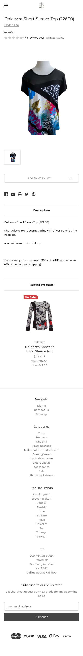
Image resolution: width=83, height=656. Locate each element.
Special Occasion (41, 458)
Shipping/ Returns (41, 475)
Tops (41, 433)
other (41, 511)
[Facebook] (6, 194)
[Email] (13, 194)
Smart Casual (42, 462)
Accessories (42, 467)
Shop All (41, 441)
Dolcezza (42, 524)
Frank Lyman (41, 494)
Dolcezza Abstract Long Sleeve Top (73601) (39, 351)
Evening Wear (41, 454)
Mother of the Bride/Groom (41, 450)
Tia (41, 528)
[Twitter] (27, 194)
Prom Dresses (41, 446)
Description (41, 210)
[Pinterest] (34, 194)
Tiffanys (41, 532)
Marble (41, 507)
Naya (41, 519)
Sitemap (41, 414)
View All (41, 536)
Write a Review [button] (55, 38)
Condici (41, 503)
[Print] (20, 194)
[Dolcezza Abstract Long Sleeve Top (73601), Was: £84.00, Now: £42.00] (39, 316)
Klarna (41, 405)
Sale (41, 471)
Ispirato (41, 515)
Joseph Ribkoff (41, 498)
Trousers (41, 437)
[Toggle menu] (5, 5)
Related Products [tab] (41, 285)
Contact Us (41, 410)
